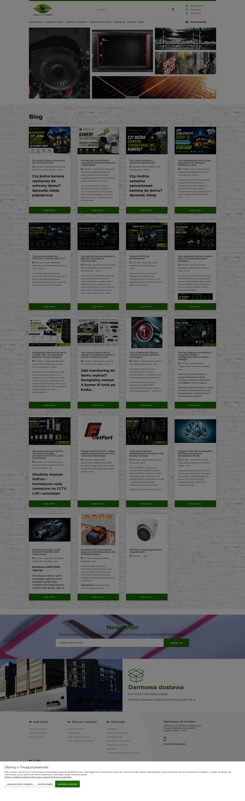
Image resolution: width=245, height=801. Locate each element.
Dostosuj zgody (45, 784)
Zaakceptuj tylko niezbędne (20, 784)
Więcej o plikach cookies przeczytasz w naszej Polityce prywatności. (38, 777)
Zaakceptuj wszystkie (67, 784)
